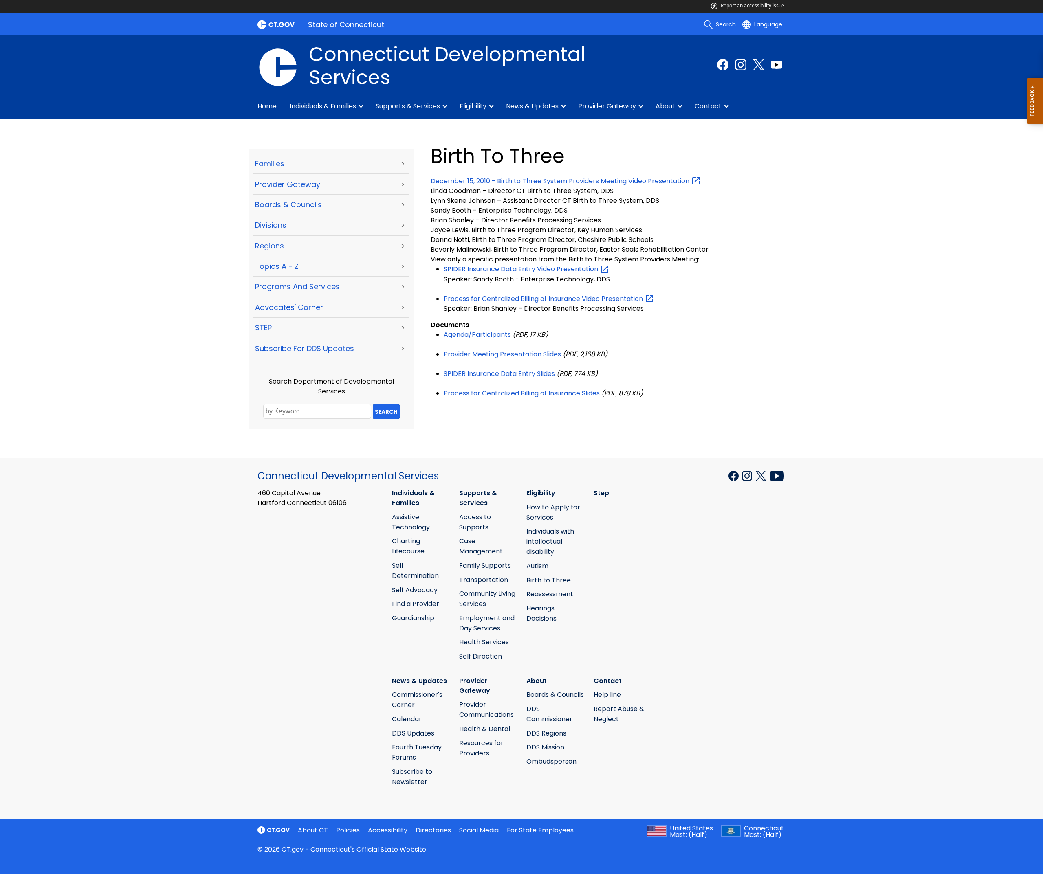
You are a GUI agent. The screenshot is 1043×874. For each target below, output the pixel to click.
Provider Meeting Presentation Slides (502, 354)
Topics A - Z (277, 266)
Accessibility (387, 830)
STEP (263, 328)
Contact (708, 106)
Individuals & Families (323, 106)
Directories (433, 830)
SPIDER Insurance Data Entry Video (522, 269)
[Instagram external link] (740, 64)
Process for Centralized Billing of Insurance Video (544, 298)
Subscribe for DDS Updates (304, 348)
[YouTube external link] (777, 475)
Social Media (479, 830)
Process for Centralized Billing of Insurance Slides (522, 393)
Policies (348, 830)
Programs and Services (297, 286)
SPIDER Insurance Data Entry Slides (499, 373)
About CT (313, 830)
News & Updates (532, 106)
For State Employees (540, 830)
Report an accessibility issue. (753, 5)
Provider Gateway (607, 106)
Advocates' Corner (289, 307)
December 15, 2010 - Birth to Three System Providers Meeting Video (561, 181)
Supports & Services (408, 106)
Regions (269, 246)
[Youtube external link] (776, 64)
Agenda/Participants (477, 334)
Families (269, 163)
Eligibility (473, 106)
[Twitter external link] (758, 64)
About (665, 106)
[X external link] (761, 475)
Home (267, 106)
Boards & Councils (288, 205)
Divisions (270, 225)
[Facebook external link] (722, 64)
